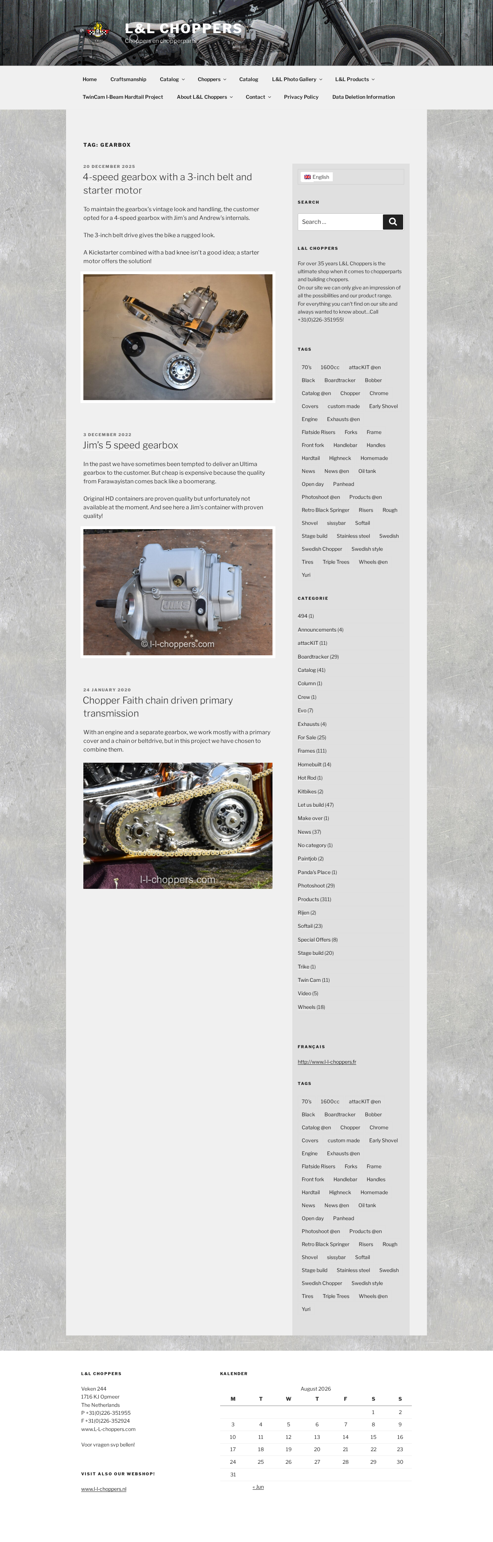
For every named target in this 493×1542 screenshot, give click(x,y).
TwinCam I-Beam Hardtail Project (123, 97)
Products (308, 899)
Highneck (340, 458)
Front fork (313, 445)
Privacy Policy (301, 97)
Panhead (343, 484)
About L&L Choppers (202, 97)
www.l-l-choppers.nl (103, 1489)
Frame (374, 432)
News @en (336, 471)
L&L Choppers (184, 28)
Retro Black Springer (325, 510)
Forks (351, 432)
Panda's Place (314, 872)
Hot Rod (307, 778)
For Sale (307, 737)
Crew (304, 697)
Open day (313, 484)
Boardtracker (339, 380)
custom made (344, 406)
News (308, 471)
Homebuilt (310, 764)
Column (307, 683)
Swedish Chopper (322, 549)
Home (90, 79)
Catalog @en (316, 393)
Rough (390, 510)
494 (302, 616)
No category (312, 845)
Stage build (314, 536)
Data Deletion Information (363, 97)
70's (306, 367)
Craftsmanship (128, 79)
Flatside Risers (318, 432)
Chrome (379, 393)
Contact (255, 97)
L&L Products (352, 79)
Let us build (311, 805)
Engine (310, 419)
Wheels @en (373, 562)
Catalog (169, 79)
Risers (366, 510)
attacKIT (308, 643)
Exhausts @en (343, 419)
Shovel (310, 523)
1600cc (330, 367)
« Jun (258, 1487)
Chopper (350, 393)
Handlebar (345, 445)
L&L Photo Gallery (294, 79)
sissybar (336, 523)
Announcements (317, 629)
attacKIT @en (365, 367)
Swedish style (367, 549)
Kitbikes (307, 791)
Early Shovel (383, 406)
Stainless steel (353, 536)
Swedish (389, 536)
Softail (362, 523)
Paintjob (307, 858)
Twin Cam (309, 980)
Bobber (373, 380)
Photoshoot (311, 885)
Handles (376, 445)
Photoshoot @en (321, 497)
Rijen (303, 912)
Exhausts (308, 724)
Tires (307, 562)
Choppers (209, 79)
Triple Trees (336, 562)
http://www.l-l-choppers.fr (327, 1062)
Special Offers (314, 939)
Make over (310, 818)
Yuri (306, 575)
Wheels (306, 1007)
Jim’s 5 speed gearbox (130, 445)
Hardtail (311, 458)
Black (308, 380)
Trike (303, 966)
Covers (310, 406)
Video (304, 993)
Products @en (365, 497)
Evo (302, 710)
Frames (306, 751)
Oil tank (367, 471)
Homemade (374, 458)
